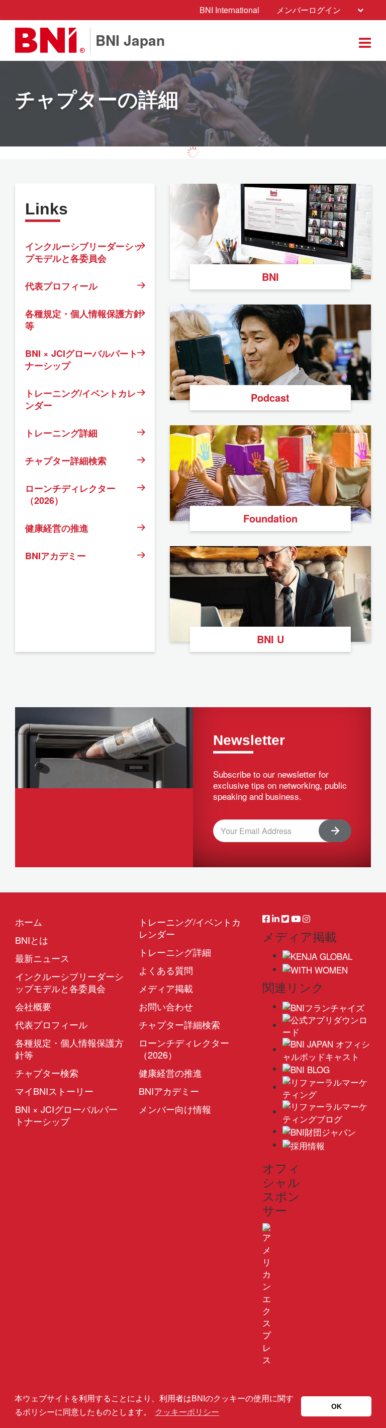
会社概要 (33, 1006)
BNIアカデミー (55, 555)
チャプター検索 (46, 1072)
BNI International (229, 10)
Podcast (270, 397)
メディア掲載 (166, 988)
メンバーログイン (308, 10)
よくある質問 (166, 969)
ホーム (28, 921)
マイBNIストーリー (54, 1090)
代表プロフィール (61, 285)
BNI (270, 276)
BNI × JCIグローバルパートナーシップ (81, 359)
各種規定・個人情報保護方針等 (84, 319)
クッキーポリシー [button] (187, 1412)
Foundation (270, 518)
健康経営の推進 (56, 528)
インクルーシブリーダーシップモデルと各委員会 (84, 252)
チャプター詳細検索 (66, 460)
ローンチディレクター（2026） (70, 494)
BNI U (270, 639)
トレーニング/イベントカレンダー (80, 399)
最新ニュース (42, 957)
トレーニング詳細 (61, 432)
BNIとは (31, 939)
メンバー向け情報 (175, 1108)
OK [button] (336, 1406)
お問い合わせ (166, 1006)
